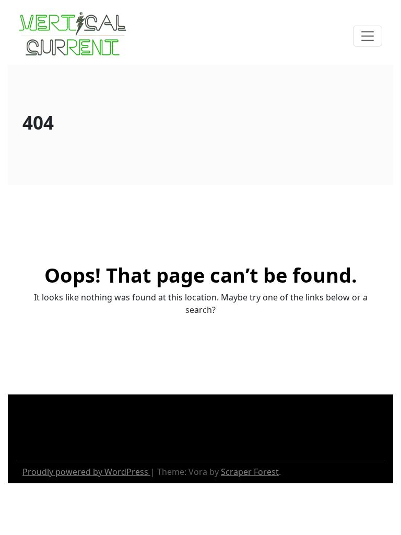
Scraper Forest (250, 472)
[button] (367, 36)
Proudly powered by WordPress (86, 472)
